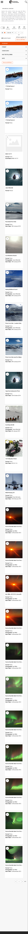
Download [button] (8, 28)
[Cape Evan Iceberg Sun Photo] (13, 380)
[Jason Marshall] (13, 177)
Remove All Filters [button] (20, 39)
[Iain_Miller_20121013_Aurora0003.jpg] (13, 583)
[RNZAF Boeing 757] (13, 481)
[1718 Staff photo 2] (13, 109)
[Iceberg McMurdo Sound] (13, 278)
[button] (14, 27)
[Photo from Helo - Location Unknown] (13, 312)
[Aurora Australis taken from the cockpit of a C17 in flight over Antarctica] (13, 515)
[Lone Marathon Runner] (13, 244)
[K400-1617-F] (13, 143)
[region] (14, 53)
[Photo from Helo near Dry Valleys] (13, 346)
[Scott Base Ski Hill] (13, 414)
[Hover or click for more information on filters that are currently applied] (25, 37)
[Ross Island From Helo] (13, 211)
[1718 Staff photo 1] (13, 75)
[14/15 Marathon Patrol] (13, 448)
